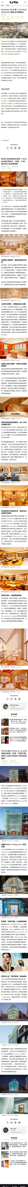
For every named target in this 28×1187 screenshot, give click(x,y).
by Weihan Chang (5, 166)
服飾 (13, 17)
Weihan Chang (14, 705)
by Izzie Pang (4, 761)
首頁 (2, 5)
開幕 (23, 17)
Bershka (8, 19)
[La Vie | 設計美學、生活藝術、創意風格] (14, 2)
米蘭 (3, 19)
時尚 (8, 5)
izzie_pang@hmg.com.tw (16, 1132)
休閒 (3, 17)
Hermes (4, 168)
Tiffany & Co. (17, 763)
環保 (8, 17)
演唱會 (17, 17)
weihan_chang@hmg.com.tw (17, 708)
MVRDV (10, 763)
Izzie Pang (13, 1128)
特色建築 (4, 763)
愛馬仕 (10, 168)
